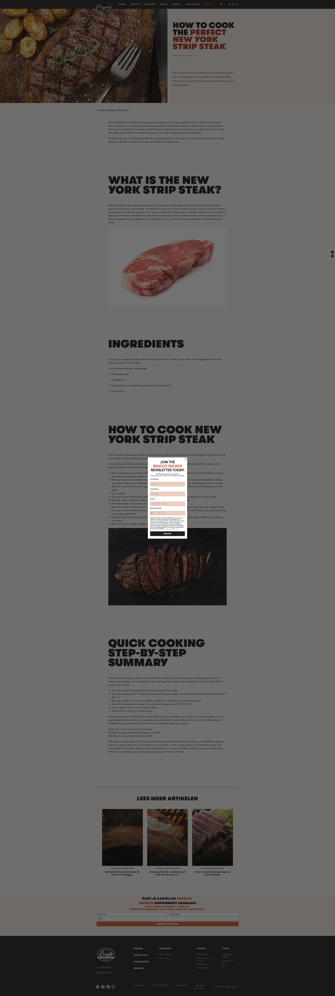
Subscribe (167, 533)
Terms (176, 529)
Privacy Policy (168, 529)
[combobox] (153, 513)
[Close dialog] (185, 459)
